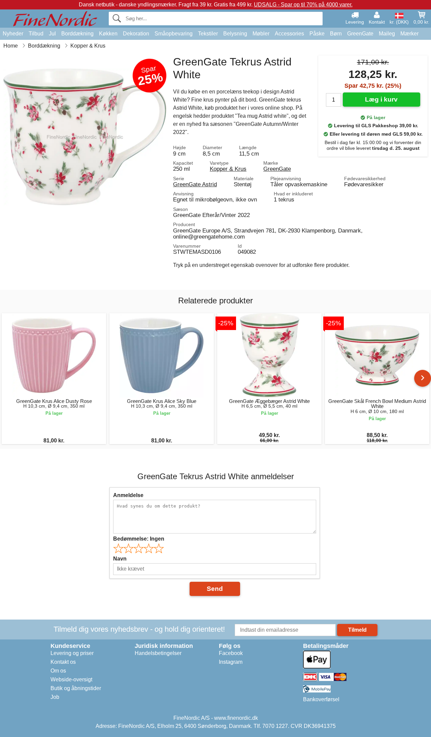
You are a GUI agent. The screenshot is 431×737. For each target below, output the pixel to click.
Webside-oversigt (71, 679)
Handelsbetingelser (158, 653)
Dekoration (136, 33)
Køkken (108, 33)
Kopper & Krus (228, 168)
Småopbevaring (174, 33)
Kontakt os (63, 662)
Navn (120, 559)
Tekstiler (208, 33)
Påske (317, 33)
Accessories (289, 33)
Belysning (235, 33)
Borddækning (77, 33)
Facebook (231, 653)
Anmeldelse (128, 495)
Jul (52, 33)
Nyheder (13, 33)
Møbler (261, 33)
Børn (336, 33)
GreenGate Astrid (195, 184)
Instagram (230, 662)
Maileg (387, 33)
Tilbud (36, 33)
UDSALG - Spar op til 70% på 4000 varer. (303, 4)
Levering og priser (72, 653)
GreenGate (360, 33)
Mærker (409, 33)
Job (55, 697)
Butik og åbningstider (76, 688)
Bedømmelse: (138, 539)
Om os (58, 671)
